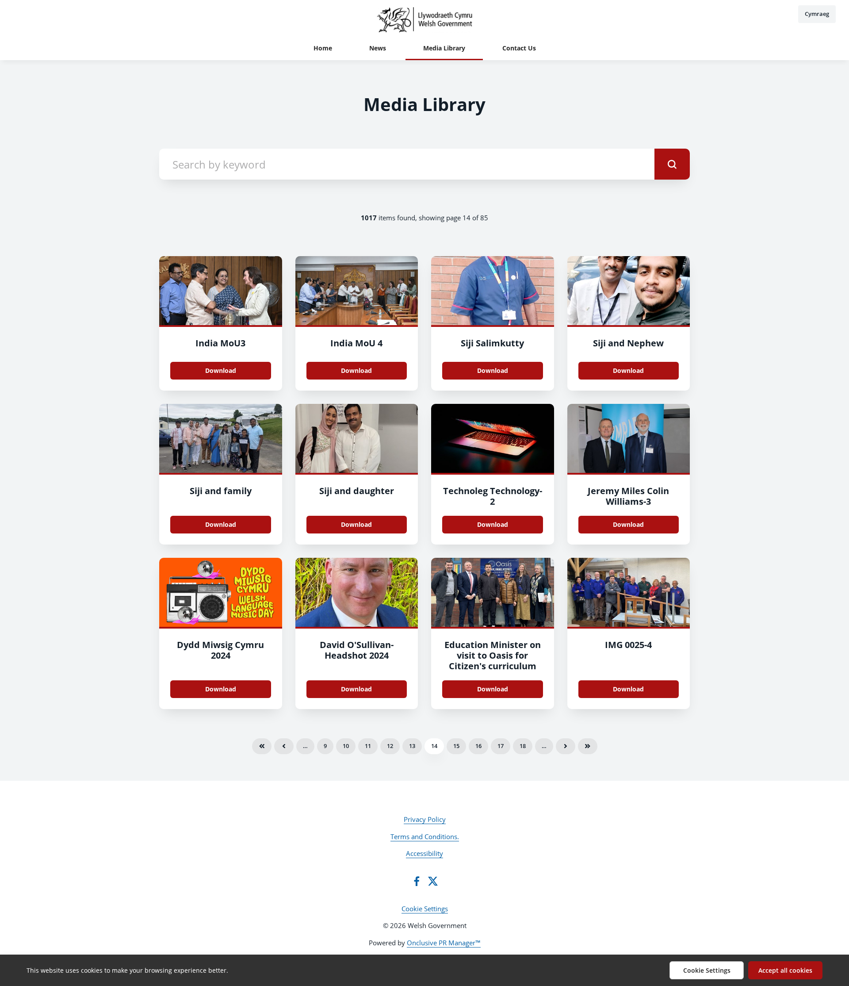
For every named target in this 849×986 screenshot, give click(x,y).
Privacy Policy (425, 819)
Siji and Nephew (628, 343)
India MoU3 (220, 343)
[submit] (672, 164)
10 (346, 746)
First (262, 746)
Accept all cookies (785, 970)
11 (368, 746)
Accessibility (424, 853)
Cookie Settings (425, 908)
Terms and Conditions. (424, 836)
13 (412, 746)
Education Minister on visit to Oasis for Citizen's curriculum (492, 655)
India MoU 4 (356, 343)
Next (565, 746)
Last (587, 746)
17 (500, 746)
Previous (284, 746)
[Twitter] (433, 881)
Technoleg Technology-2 (492, 496)
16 (478, 746)
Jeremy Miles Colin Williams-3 (628, 496)
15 (456, 746)
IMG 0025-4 (628, 645)
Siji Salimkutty (492, 343)
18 (523, 746)
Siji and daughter (356, 491)
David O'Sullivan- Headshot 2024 (357, 650)
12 (390, 746)
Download (220, 370)
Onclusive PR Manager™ (444, 942)
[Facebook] (416, 881)
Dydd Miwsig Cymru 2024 (220, 650)
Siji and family (221, 491)
